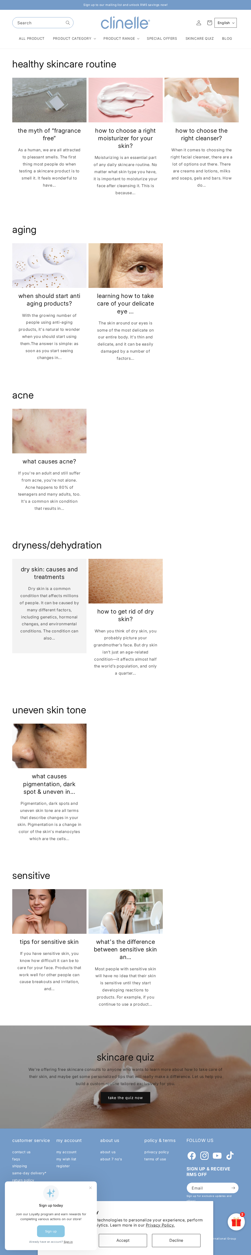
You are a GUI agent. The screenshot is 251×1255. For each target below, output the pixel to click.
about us (107, 1152)
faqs (16, 1159)
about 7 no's (111, 1159)
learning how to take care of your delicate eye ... (125, 303)
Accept (122, 1240)
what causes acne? (49, 461)
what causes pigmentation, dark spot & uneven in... (49, 784)
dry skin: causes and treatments (49, 573)
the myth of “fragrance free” (49, 134)
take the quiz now (125, 1097)
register (63, 1166)
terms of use (155, 1159)
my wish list (66, 1159)
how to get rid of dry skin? (125, 615)
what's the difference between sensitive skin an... (125, 949)
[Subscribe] (233, 1187)
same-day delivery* (29, 1173)
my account (66, 1152)
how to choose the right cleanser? (201, 134)
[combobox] (43, 22)
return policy (23, 1180)
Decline (176, 1240)
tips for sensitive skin (49, 941)
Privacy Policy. (160, 1225)
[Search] (68, 22)
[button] (74, 38)
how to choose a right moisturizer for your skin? (125, 138)
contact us (21, 1152)
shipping (19, 1166)
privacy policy (156, 1152)
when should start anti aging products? (49, 299)
